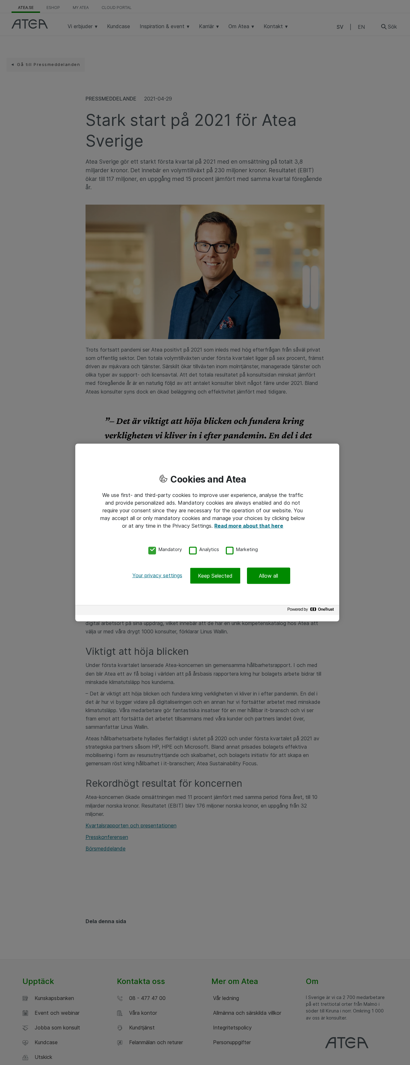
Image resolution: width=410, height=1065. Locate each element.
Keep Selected (215, 575)
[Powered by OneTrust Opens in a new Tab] (311, 611)
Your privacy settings (157, 575)
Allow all (268, 575)
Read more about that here (248, 526)
